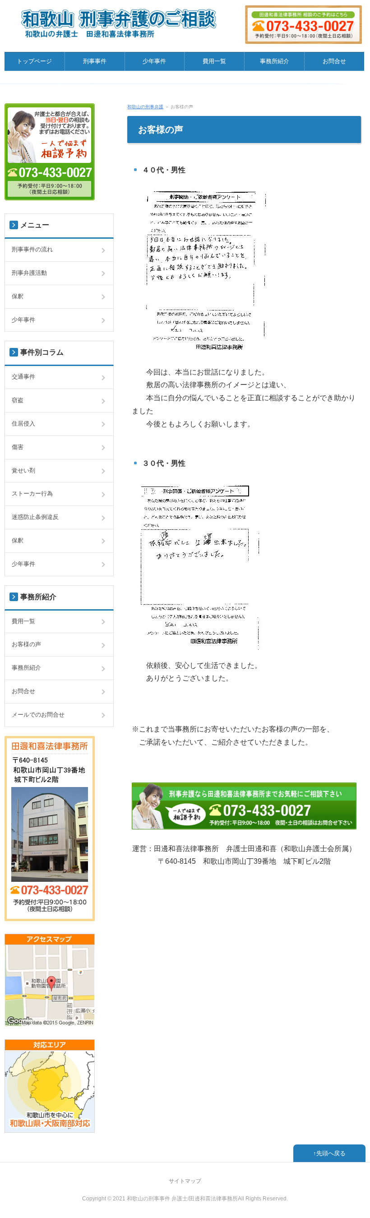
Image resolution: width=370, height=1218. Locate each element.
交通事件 (23, 376)
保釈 (17, 296)
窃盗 (17, 400)
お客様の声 (26, 644)
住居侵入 (23, 423)
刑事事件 (94, 61)
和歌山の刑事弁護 (145, 106)
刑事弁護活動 (29, 272)
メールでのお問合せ (38, 714)
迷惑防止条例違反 (35, 517)
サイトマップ (185, 1181)
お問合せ (334, 61)
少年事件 (154, 61)
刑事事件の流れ (32, 249)
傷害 (17, 447)
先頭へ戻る (331, 1153)
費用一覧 (214, 61)
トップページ (34, 61)
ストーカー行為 (32, 493)
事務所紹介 (274, 61)
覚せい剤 (23, 470)
